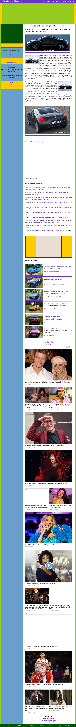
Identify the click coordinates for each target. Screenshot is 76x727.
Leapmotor (47, 296)
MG (45, 335)
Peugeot (42, 142)
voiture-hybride (51, 335)
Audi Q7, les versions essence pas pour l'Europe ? (49, 202)
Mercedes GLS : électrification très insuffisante (48, 225)
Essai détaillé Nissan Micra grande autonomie (57, 267)
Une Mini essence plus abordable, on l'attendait (48, 207)
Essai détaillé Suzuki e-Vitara (52, 316)
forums (41, 725)
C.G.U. (9, 725)
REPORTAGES (62, 1)
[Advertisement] (38, 13)
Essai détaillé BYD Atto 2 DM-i (53, 279)
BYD (45, 284)
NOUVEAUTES (50, 1)
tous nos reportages (48, 721)
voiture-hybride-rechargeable (55, 284)
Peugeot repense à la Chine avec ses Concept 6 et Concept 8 (52, 220)
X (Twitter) (12, 55)
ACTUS (44, 1)
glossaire (50, 725)
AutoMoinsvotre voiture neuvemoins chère (12, 85)
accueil (67, 725)
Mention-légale (18, 725)
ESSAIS (56, 1)
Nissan (46, 271)
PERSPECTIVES (70, 1)
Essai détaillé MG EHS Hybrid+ (53, 329)
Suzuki (46, 323)
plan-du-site (32, 725)
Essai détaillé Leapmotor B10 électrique (56, 291)
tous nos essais (48, 719)
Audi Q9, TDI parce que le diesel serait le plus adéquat (51, 192)
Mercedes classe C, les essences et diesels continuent (52, 187)
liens (60, 725)
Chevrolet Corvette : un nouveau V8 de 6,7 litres (47, 230)
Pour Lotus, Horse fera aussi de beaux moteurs (47, 212)
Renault (46, 309)
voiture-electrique (54, 271)
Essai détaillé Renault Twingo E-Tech (55, 304)
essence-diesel (49, 142)
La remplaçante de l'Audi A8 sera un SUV (45, 217)
